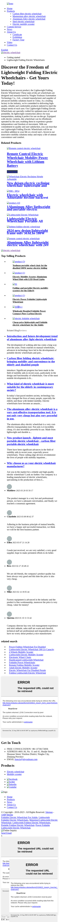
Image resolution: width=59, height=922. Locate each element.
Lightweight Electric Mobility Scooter (26, 654)
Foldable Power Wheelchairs (22, 662)
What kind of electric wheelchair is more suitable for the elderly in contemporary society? (30, 387)
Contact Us (12, 45)
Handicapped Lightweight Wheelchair (26, 660)
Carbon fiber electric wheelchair (27, 13)
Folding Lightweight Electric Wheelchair (27, 673)
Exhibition (17, 37)
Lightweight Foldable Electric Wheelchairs (25, 818)
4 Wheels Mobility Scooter (21, 652)
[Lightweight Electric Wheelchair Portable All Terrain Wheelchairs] (23, 215)
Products (11, 11)
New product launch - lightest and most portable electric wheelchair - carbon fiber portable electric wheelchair (31, 441)
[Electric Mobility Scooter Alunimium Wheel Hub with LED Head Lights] (19, 273)
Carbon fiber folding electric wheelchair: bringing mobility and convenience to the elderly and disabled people (31, 361)
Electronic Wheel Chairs (20, 657)
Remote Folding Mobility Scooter (24, 665)
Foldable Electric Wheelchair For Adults (19, 817)
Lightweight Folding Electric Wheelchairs (31, 822)
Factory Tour (18, 40)
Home (9, 8)
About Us (11, 32)
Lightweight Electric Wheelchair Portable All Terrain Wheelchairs (25, 221)
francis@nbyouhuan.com (26, 759)
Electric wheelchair (15, 771)
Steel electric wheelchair (24, 21)
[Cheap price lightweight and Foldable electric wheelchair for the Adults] (26, 318)
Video (9, 42)
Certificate (17, 34)
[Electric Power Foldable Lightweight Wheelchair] (19, 295)
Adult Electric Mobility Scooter (23, 667)
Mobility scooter (14, 774)
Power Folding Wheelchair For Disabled (27, 647)
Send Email (6, 833)
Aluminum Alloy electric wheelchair (29, 19)
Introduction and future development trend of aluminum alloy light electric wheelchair (32, 338)
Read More (12, 171)
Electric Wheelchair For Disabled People (27, 670)
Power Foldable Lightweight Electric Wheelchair (25, 826)
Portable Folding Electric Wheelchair (17, 825)
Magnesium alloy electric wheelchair (29, 16)
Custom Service (14, 26)
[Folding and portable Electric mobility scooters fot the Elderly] (15, 284)
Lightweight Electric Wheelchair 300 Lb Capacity (31, 649)
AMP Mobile (7, 815)
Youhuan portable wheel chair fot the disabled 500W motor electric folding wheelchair (30, 268)
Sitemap (49, 812)
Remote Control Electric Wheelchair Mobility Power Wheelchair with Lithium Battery (27, 159)
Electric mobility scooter (24, 24)
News (9, 29)
